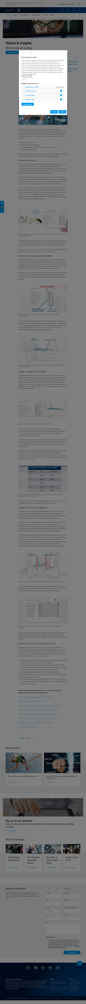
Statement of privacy (27, 77)
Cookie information (27, 76)
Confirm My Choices (27, 104)
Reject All (62, 111)
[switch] (62, 91)
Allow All (54, 111)
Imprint (24, 79)
